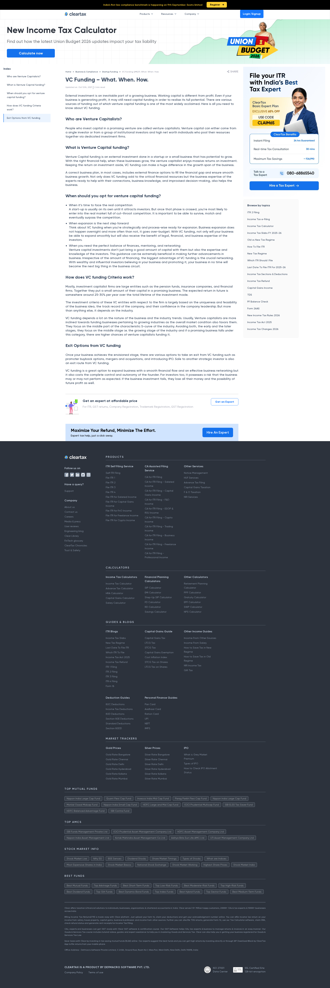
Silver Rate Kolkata (155, 773)
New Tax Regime (257, 253)
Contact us (71, 511)
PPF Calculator (192, 592)
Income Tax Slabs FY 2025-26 (264, 233)
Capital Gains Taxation (197, 487)
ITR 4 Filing (111, 681)
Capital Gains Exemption (159, 652)
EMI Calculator (153, 592)
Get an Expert (224, 401)
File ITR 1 (110, 477)
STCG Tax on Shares (156, 662)
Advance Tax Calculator (119, 588)
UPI (146, 718)
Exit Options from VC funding (23, 118)
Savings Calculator (155, 611)
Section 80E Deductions (120, 718)
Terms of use (95, 972)
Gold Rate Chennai (117, 759)
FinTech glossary (73, 540)
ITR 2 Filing (253, 212)
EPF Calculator (192, 602)
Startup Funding (110, 72)
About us (69, 507)
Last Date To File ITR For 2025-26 (266, 267)
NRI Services (191, 497)
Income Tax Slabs (116, 638)
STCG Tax (150, 647)
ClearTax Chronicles (75, 545)
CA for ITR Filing (153, 477)
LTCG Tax (150, 642)
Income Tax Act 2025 (259, 322)
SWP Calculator (193, 607)
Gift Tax (188, 670)
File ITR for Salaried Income (121, 497)
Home (68, 72)
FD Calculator (152, 602)
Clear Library (71, 536)
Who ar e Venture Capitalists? (24, 76)
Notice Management (196, 473)
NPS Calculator (192, 611)
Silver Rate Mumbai (156, 778)
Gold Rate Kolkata (116, 773)
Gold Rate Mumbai (117, 778)
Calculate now (31, 53)
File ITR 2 (111, 482)
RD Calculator (153, 607)
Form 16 (110, 686)
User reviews (71, 526)
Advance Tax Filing (194, 482)
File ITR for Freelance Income (122, 515)
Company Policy (73, 972)
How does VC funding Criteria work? (24, 107)
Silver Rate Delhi (154, 764)
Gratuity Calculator (195, 597)
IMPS (147, 728)
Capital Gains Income (260, 287)
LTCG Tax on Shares (156, 666)
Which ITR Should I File (260, 260)
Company (190, 14)
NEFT (147, 723)
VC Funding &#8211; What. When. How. (140, 72)
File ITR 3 (111, 487)
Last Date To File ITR (117, 647)
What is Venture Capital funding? (26, 84)
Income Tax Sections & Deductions (267, 274)
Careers (69, 516)
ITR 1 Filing (111, 666)
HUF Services (191, 477)
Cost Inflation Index (156, 657)
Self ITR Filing (113, 473)
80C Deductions (115, 704)
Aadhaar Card (153, 709)
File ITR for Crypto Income (120, 520)
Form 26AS (253, 308)
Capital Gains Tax (155, 638)
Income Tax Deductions (119, 709)
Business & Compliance (86, 72)
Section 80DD (114, 728)
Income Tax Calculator (260, 226)
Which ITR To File (115, 652)
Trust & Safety (72, 550)
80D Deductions (115, 714)
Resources (167, 14)
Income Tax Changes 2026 (262, 329)
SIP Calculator (153, 587)
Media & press (72, 521)
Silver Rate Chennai (156, 759)
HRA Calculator (114, 593)
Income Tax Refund (258, 281)
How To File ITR (256, 246)
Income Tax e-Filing (258, 219)
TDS (249, 294)
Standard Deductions (118, 723)
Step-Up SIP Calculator (158, 597)
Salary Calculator (115, 602)
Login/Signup (252, 13)
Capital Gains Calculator (120, 598)
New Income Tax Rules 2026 (263, 315)
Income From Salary (195, 642)
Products (145, 14)
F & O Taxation (192, 492)
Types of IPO (191, 763)
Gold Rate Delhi (115, 764)
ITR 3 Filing (111, 676)
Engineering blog (74, 531)
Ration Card (152, 714)
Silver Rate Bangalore (157, 754)
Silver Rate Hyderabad (157, 769)
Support (69, 491)
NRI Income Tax (192, 665)
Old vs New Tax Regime (261, 239)
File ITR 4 (111, 492)
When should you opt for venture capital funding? (26, 95)
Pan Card (150, 704)
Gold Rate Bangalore (118, 754)
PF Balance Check (257, 301)
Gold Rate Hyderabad (118, 769)
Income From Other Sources (200, 638)
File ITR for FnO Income (119, 510)
